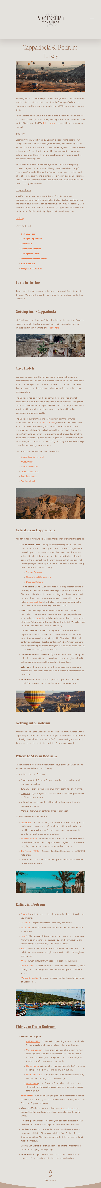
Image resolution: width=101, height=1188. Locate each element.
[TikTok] (50, 1176)
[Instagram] (50, 1171)
